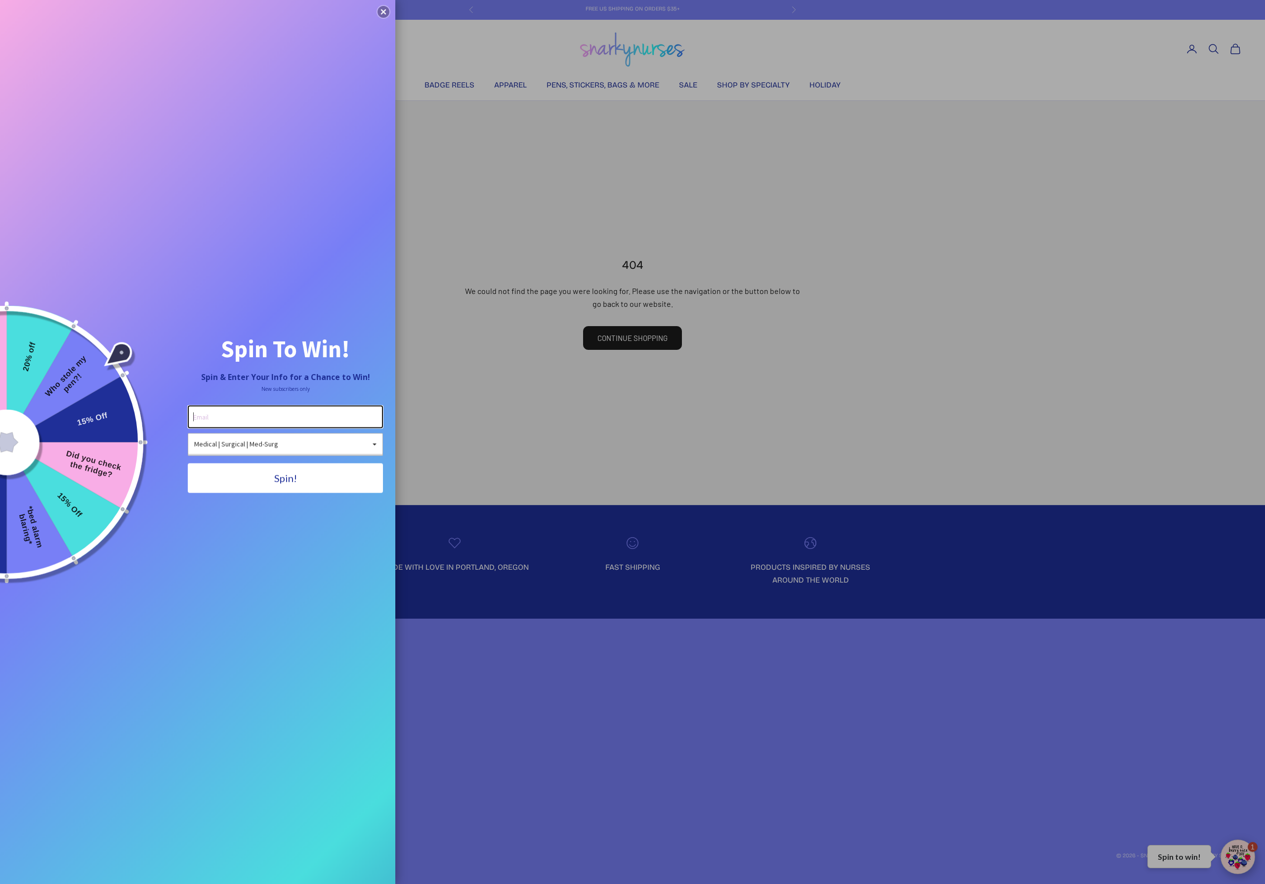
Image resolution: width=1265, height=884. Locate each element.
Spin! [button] (285, 478)
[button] (383, 12)
